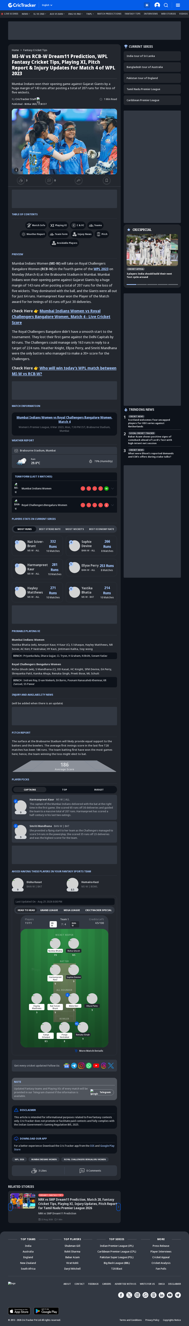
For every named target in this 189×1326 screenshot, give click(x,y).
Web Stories (168, 13)
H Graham (74, 655)
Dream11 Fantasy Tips (51, 1195)
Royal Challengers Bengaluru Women (85, 1159)
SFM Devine (92, 669)
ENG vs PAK (74, 13)
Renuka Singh (60, 673)
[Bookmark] (106, 180)
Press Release (161, 1246)
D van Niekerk (46, 680)
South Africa (28, 1268)
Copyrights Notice (172, 1320)
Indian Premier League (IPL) (116, 1246)
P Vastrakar (38, 649)
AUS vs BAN (56, 13)
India (28, 1246)
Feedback (93, 1283)
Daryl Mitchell (72, 1268)
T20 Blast (116, 1268)
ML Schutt (93, 673)
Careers (106, 1283)
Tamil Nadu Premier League (143, 89)
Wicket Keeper (64, 934)
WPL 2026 (19, 1159)
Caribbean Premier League (143, 100)
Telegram (105, 1092)
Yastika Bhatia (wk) (24, 644)
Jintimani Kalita (68, 649)
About (67, 1283)
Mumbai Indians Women (44, 1159)
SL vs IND (38, 13)
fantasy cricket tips (35, 50)
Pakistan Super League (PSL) (116, 1257)
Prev (10, 1207)
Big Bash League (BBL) (117, 1263)
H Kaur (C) (63, 644)
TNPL (89, 13)
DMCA (162, 1283)
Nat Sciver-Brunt (36, 544)
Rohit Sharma (72, 1251)
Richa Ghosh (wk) (23, 669)
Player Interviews (160, 1251)
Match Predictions (109, 13)
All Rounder (64, 990)
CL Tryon (62, 655)
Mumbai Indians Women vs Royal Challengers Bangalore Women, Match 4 (64, 419)
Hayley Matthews (35, 590)
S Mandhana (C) (45, 669)
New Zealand (28, 1263)
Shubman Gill (72, 1246)
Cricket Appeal (161, 1257)
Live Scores (11, 13)
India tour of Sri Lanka (141, 56)
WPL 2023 (101, 269)
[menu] (178, 5)
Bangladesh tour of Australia (145, 67)
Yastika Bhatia (87, 590)
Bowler (64, 1018)
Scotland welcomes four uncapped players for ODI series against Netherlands (149, 423)
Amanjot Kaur (46, 644)
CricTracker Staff (24, 99)
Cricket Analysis (161, 1263)
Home (15, 50)
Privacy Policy (152, 1320)
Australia (28, 1251)
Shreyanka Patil (22, 673)
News (25, 13)
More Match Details (91, 1050)
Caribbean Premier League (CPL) (116, 1251)
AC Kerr (25, 649)
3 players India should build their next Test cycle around (149, 275)
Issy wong (86, 649)
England (28, 1257)
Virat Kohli (72, 1263)
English (45, 5)
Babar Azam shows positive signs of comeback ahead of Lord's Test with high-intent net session (150, 440)
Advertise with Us (125, 1283)
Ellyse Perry (90, 565)
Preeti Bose (78, 673)
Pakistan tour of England (142, 78)
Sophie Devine (87, 544)
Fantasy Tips (132, 13)
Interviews (151, 13)
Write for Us (147, 1283)
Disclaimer (174, 1283)
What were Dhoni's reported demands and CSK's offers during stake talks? (151, 455)
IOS (92, 1145)
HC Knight (77, 669)
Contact (80, 1283)
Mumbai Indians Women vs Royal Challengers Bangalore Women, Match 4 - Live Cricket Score (61, 316)
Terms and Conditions (130, 1320)
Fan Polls (161, 1268)
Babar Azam (72, 1257)
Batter (64, 961)
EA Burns (61, 680)
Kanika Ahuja (41, 673)
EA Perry (106, 669)
